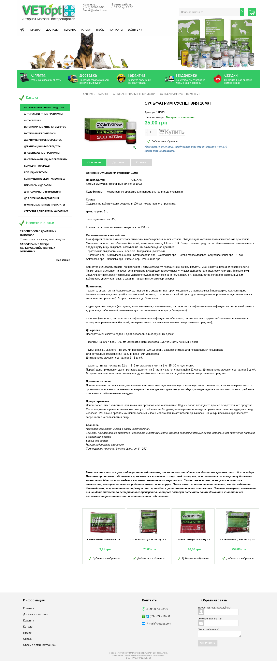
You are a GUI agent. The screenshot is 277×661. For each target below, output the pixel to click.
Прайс (100, 29)
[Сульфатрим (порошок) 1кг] (237, 522)
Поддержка (186, 75)
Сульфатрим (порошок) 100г (148, 539)
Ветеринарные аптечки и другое (45, 127)
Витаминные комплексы (40, 133)
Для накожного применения (42, 192)
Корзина (70, 29)
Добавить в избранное (165, 141)
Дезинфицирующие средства (43, 140)
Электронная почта (210, 618)
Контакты (116, 29)
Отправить (207, 642)
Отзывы (141, 162)
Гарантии (136, 75)
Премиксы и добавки (38, 185)
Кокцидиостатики (35, 172)
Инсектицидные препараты (42, 153)
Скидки (231, 75)
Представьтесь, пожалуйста (214, 607)
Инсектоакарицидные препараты (46, 159)
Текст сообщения (208, 629)
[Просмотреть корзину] (252, 12)
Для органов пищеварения (41, 198)
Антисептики (32, 120)
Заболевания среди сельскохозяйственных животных (37, 248)
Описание (94, 162)
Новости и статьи (40, 223)
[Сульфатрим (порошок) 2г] (104, 522)
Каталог (86, 29)
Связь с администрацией (39, 644)
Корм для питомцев (37, 166)
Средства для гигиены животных (46, 211)
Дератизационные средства (42, 146)
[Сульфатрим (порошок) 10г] (193, 522)
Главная (35, 29)
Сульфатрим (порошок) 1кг (237, 539)
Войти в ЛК (135, 29)
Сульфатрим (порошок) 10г (193, 539)
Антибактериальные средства (134, 94)
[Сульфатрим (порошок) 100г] (148, 522)
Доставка (52, 29)
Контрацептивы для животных (44, 179)
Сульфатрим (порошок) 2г (103, 539)
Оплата (38, 75)
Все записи (63, 260)
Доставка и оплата (35, 614)
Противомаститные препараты (44, 205)
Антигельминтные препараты (43, 114)
